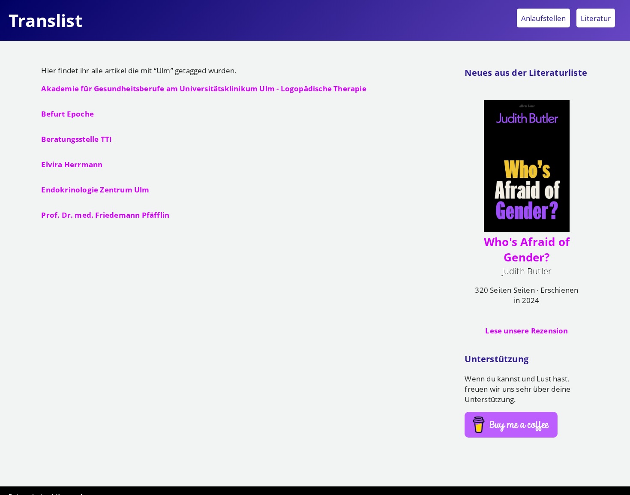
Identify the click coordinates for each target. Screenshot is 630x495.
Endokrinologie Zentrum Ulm (95, 189)
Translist (45, 20)
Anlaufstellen (543, 18)
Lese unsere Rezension (526, 330)
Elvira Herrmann (71, 164)
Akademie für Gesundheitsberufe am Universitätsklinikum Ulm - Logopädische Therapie (203, 88)
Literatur (596, 18)
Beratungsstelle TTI (76, 139)
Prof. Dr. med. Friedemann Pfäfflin (105, 215)
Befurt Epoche (67, 113)
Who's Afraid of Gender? (527, 249)
